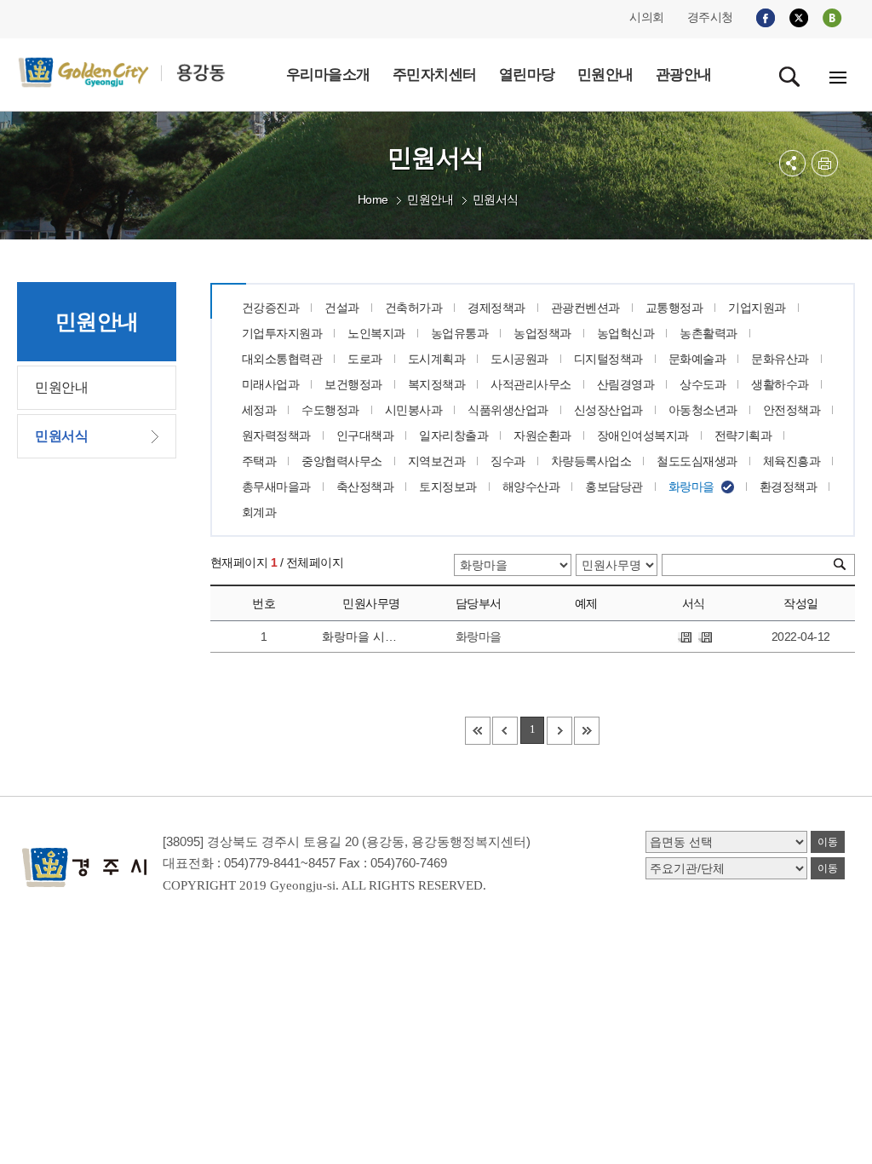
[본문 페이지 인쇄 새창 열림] (825, 163)
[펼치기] (792, 163)
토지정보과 (448, 486)
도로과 (364, 359)
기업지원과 (757, 307)
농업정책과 (542, 333)
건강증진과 (271, 307)
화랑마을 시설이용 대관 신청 (360, 636)
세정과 (259, 410)
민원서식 (496, 199)
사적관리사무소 (530, 384)
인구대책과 (365, 435)
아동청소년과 (702, 410)
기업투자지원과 (282, 333)
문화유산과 (780, 359)
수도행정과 (330, 410)
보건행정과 (353, 384)
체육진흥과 (792, 461)
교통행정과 (674, 307)
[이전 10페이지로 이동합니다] (505, 731)
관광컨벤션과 (585, 307)
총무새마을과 (276, 486)
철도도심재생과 (697, 461)
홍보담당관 (614, 486)
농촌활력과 (708, 333)
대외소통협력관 (282, 359)
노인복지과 (376, 333)
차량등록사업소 (591, 461)
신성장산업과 (608, 410)
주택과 (259, 461)
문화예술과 (697, 359)
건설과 (341, 307)
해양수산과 (531, 486)
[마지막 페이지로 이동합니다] (587, 731)
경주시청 (710, 17)
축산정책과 (365, 486)
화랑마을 (691, 486)
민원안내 (430, 199)
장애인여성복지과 (643, 435)
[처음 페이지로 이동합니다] (477, 731)
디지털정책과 (608, 359)
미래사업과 (271, 384)
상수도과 (703, 384)
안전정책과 (792, 410)
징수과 (507, 461)
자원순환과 (542, 435)
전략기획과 (743, 435)
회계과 (259, 512)
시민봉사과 (414, 410)
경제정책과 (496, 307)
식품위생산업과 (508, 410)
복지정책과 (437, 384)
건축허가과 (414, 307)
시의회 (646, 17)
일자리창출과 (453, 435)
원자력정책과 (276, 435)
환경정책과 (789, 486)
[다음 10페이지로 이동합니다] (559, 731)
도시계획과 (437, 359)
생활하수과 (780, 384)
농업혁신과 (626, 333)
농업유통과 (460, 333)
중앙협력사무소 (341, 461)
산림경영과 (626, 384)
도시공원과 (519, 359)
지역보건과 (437, 461)
